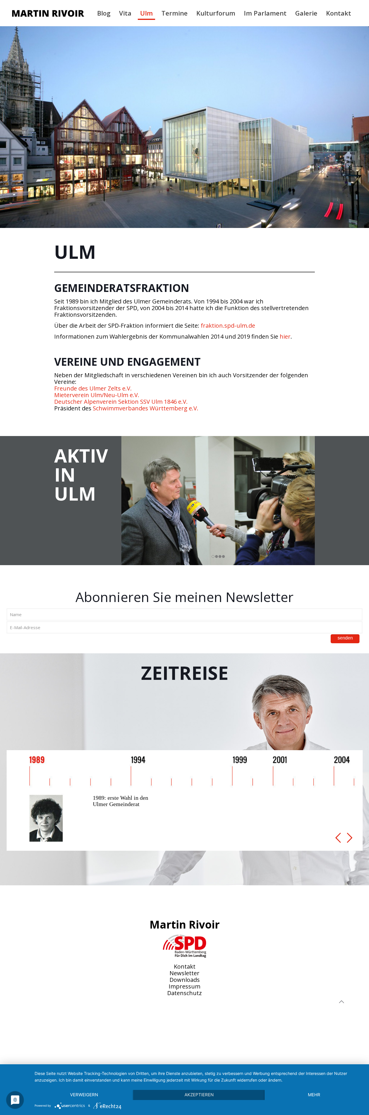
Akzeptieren (199, 1094)
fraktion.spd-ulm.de (228, 325)
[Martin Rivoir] (48, 13)
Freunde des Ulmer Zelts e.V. (93, 388)
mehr (314, 1094)
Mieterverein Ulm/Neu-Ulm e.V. (96, 395)
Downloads (185, 980)
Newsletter (184, 973)
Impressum (184, 986)
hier (285, 336)
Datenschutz (184, 993)
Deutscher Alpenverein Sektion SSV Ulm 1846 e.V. (121, 401)
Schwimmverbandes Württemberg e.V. (145, 408)
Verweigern (84, 1094)
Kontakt (184, 966)
